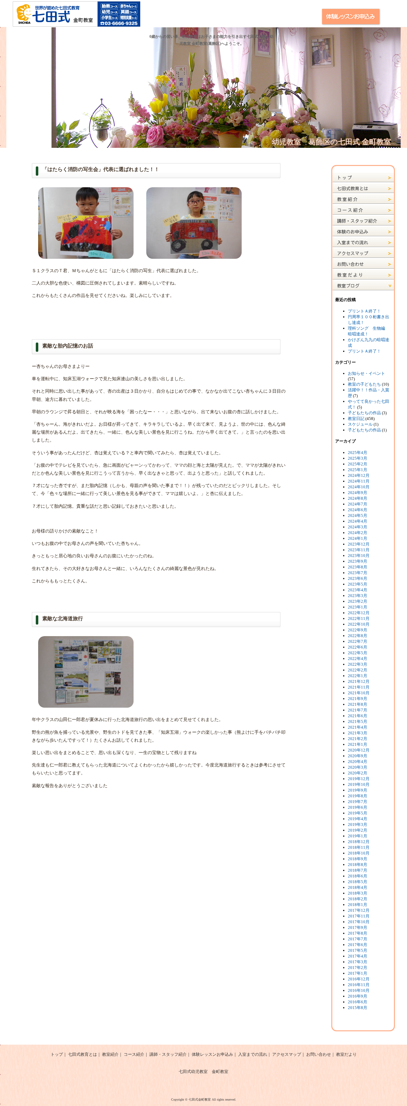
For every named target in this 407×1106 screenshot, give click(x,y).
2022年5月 (357, 652)
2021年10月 (358, 692)
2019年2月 (357, 830)
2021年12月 (358, 681)
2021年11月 (358, 687)
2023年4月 (357, 589)
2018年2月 (357, 898)
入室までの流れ (252, 1054)
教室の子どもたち (364, 384)
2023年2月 (357, 601)
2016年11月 (358, 984)
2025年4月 (357, 452)
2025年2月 (357, 464)
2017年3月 (357, 961)
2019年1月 (357, 836)
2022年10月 (358, 624)
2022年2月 (357, 670)
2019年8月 (357, 795)
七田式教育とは (82, 1054)
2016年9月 (357, 996)
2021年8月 (357, 704)
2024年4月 (357, 521)
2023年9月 (357, 561)
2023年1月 (357, 607)
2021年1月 (357, 744)
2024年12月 (358, 475)
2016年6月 (357, 1002)
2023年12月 (358, 544)
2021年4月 (357, 727)
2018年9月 (357, 858)
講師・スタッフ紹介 (168, 1054)
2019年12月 (358, 778)
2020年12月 (358, 750)
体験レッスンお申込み (212, 1054)
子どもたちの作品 (364, 412)
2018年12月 (358, 841)
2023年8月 (357, 567)
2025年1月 (357, 469)
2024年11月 (358, 481)
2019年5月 (357, 813)
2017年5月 (357, 950)
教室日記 (356, 418)
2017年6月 (357, 944)
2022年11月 (358, 618)
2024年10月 (358, 486)
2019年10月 (358, 784)
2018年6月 (357, 876)
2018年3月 (357, 893)
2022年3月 (357, 664)
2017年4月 (357, 956)
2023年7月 (357, 572)
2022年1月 (357, 675)
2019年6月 (357, 807)
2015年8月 (357, 1007)
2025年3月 (357, 458)
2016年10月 (358, 990)
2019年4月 (357, 818)
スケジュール (360, 424)
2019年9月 (357, 790)
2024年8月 (357, 498)
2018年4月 (357, 887)
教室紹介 (110, 1054)
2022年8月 (357, 635)
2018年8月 (357, 864)
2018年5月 (357, 881)
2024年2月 (357, 532)
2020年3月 (357, 767)
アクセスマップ (286, 1054)
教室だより (346, 1054)
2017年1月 (357, 973)
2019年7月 (357, 801)
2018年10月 (358, 853)
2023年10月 (358, 555)
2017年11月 (358, 916)
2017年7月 (357, 939)
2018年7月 (357, 870)
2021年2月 (357, 738)
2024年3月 (357, 527)
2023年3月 (357, 595)
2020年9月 (357, 755)
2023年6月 (357, 578)
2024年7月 (357, 504)
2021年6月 (357, 715)
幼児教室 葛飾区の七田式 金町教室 (331, 142)
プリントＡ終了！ (364, 311)
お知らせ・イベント (366, 373)
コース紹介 (134, 1054)
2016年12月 (358, 979)
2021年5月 (357, 721)
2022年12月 (358, 612)
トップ (57, 1054)
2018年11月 (358, 847)
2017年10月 (358, 921)
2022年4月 (357, 658)
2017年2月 (357, 967)
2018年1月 (357, 904)
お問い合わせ (318, 1054)
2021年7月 (357, 710)
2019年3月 (357, 824)
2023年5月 (357, 584)
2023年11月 (358, 549)
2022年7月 (357, 641)
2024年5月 (357, 515)
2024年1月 (357, 538)
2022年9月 (357, 630)
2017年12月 (358, 910)
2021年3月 (357, 733)
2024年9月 (357, 492)
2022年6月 (357, 647)
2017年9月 (357, 927)
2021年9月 (357, 698)
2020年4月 (357, 761)
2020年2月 (357, 773)
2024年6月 (357, 509)
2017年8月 (357, 933)
